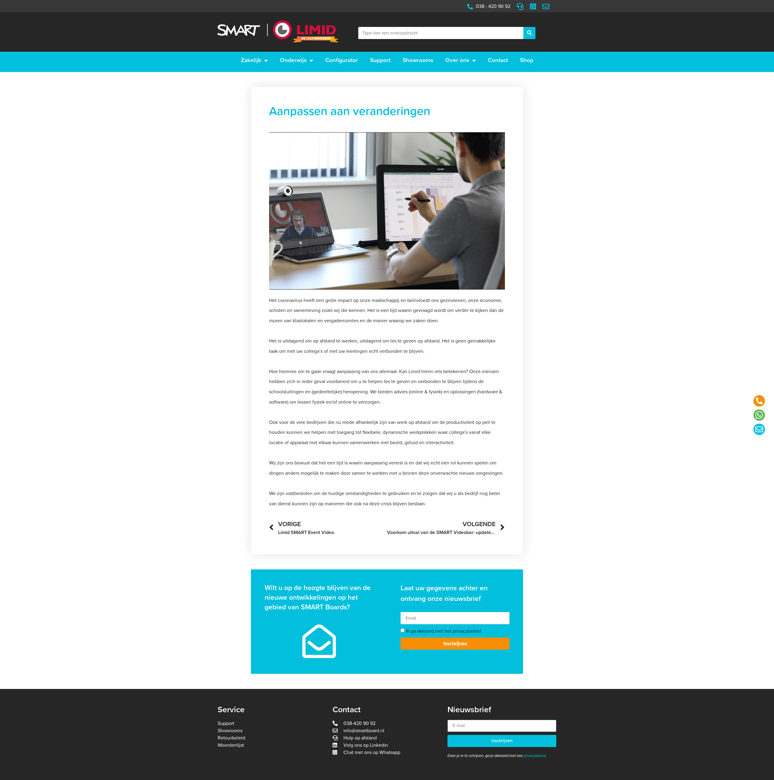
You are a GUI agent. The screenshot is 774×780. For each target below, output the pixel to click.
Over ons (457, 60)
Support (380, 60)
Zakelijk (251, 60)
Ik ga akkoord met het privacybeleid (443, 631)
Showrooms (418, 60)
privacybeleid (535, 755)
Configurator (341, 60)
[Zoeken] (529, 33)
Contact (498, 60)
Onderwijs (293, 60)
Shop (526, 60)
